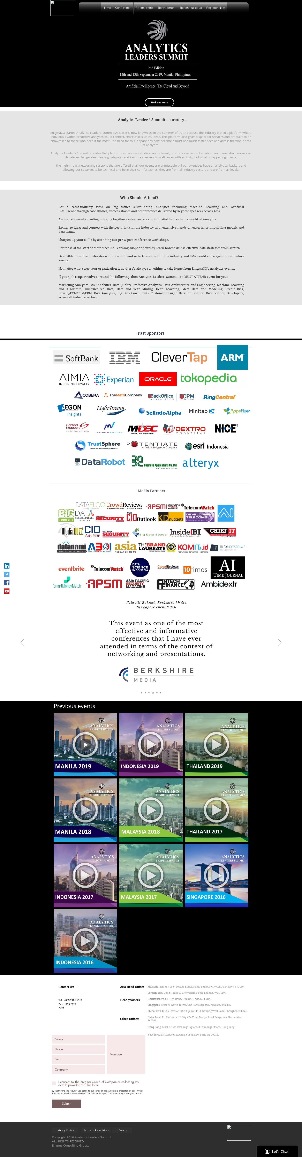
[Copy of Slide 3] (152, 692)
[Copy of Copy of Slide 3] (157, 693)
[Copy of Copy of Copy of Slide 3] (160, 692)
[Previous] (22, 642)
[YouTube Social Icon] (6, 591)
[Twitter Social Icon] (6, 574)
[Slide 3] (149, 692)
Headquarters (130, 1000)
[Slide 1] (141, 692)
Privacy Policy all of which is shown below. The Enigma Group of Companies (97, 1092)
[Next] (279, 642)
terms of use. (101, 1090)
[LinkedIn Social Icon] (6, 566)
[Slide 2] (145, 692)
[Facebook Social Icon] (6, 582)
